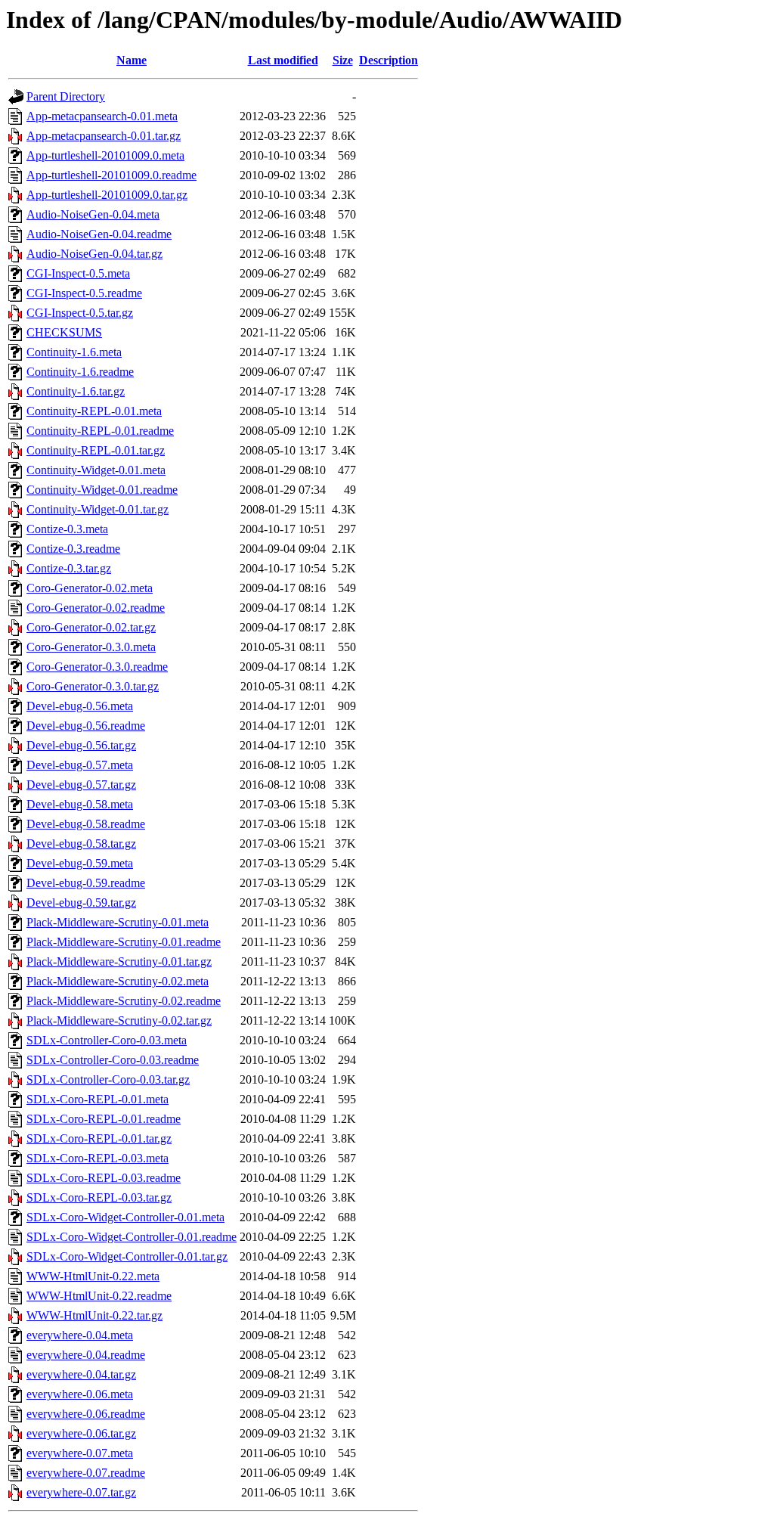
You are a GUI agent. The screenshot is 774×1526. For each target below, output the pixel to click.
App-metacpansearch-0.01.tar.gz (103, 135)
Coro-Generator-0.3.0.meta (91, 646)
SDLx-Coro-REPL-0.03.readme (103, 1177)
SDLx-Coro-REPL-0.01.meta (97, 1099)
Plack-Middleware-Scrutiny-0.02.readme (123, 1000)
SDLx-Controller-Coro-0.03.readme (112, 1059)
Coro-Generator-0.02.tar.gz (91, 627)
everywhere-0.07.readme (85, 1472)
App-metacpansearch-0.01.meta (102, 116)
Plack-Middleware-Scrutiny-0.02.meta (117, 981)
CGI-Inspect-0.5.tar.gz (79, 312)
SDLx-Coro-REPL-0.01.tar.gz (99, 1138)
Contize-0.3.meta (67, 529)
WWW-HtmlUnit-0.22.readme (99, 1295)
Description (388, 60)
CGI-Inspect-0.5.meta (78, 273)
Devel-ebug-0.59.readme (85, 882)
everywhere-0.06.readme (85, 1413)
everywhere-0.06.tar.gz (81, 1433)
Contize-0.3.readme (73, 548)
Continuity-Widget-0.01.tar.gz (97, 509)
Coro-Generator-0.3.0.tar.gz (92, 686)
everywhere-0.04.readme (85, 1354)
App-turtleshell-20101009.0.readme (111, 175)
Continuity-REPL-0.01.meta (94, 411)
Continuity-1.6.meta (74, 352)
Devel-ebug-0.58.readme (85, 823)
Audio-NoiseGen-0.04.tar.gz (94, 253)
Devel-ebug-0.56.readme (85, 725)
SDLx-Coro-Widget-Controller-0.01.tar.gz (127, 1256)
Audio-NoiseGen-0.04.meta (92, 214)
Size (343, 60)
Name (131, 60)
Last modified (283, 60)
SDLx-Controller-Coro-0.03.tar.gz (108, 1079)
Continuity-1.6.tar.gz (75, 391)
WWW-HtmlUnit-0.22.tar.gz (94, 1315)
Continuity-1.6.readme (80, 371)
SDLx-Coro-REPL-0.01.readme (103, 1118)
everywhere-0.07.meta (79, 1453)
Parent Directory (65, 96)
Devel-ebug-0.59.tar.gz (81, 902)
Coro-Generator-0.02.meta (89, 588)
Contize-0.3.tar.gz (68, 568)
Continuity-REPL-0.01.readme (100, 430)
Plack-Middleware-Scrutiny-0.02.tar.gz (119, 1020)
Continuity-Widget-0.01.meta (96, 470)
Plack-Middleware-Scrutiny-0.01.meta (117, 922)
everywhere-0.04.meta (79, 1335)
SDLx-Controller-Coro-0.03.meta (106, 1040)
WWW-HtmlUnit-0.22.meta (92, 1276)
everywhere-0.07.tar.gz (81, 1492)
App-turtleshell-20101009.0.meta (105, 155)
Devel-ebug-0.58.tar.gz (81, 843)
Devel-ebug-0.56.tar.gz (81, 745)
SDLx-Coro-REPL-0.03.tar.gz (99, 1197)
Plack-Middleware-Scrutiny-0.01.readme (123, 941)
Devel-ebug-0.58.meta (79, 804)
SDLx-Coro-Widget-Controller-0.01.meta (125, 1217)
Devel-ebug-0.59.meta (79, 863)
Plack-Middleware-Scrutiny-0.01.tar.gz (119, 961)
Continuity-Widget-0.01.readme (102, 489)
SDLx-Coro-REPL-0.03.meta (97, 1158)
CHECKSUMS (64, 332)
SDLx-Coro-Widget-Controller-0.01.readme (131, 1236)
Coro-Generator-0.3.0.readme (97, 666)
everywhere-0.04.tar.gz (81, 1374)
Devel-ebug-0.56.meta (79, 705)
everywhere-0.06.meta (79, 1394)
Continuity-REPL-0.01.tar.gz (95, 450)
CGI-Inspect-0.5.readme (84, 293)
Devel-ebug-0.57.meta (79, 764)
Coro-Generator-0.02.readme (95, 607)
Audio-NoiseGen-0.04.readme (99, 234)
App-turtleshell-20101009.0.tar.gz (106, 194)
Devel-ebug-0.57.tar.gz (81, 784)
